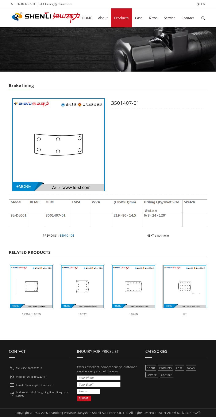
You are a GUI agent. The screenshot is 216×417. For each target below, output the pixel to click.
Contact (188, 18)
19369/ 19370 (31, 314)
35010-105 (67, 235)
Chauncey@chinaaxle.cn (57, 4)
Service (169, 18)
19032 (82, 314)
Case (139, 18)
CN (203, 4)
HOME (87, 18)
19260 (133, 314)
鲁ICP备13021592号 (187, 413)
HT (185, 314)
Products (121, 18)
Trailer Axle (165, 413)
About (103, 18)
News (153, 18)
